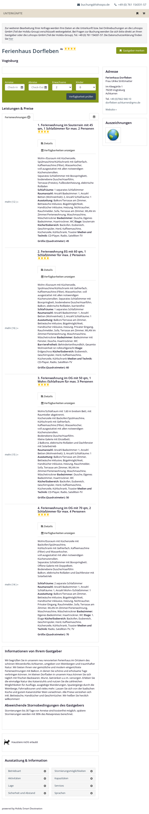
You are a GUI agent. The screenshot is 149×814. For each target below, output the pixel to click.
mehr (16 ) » (11, 328)
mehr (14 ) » (11, 584)
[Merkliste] (137, 13)
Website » (111, 109)
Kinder (79, 82)
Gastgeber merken (133, 50)
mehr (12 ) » (11, 201)
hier (11, 38)
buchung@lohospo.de (95, 4)
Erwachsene (59, 82)
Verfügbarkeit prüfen (81, 96)
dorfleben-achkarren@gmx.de (123, 102)
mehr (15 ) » (11, 454)
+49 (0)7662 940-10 (120, 99)
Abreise (33, 82)
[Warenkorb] (143, 13)
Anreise (9, 82)
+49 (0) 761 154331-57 (131, 4)
